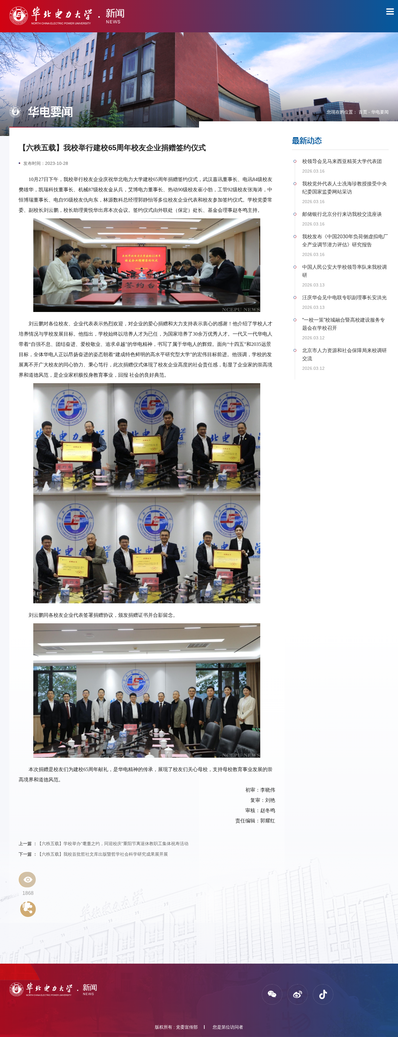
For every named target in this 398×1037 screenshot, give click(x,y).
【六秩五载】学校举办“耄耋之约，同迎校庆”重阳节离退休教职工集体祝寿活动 (103, 843)
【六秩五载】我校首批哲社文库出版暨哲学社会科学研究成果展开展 (93, 854)
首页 (363, 111)
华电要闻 (380, 111)
